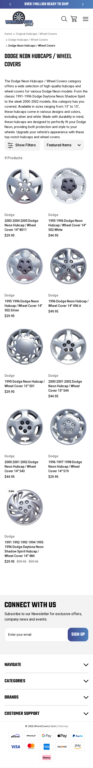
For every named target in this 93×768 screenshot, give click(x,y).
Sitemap (63, 726)
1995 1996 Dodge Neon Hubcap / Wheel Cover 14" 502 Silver (23, 305)
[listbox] (64, 145)
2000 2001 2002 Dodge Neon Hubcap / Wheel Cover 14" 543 (21, 466)
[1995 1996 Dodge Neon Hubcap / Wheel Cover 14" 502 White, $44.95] (68, 186)
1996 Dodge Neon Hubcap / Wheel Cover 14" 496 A (68, 303)
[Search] (64, 19)
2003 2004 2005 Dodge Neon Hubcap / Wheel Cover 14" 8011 (21, 225)
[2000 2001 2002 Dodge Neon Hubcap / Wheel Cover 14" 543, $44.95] (25, 427)
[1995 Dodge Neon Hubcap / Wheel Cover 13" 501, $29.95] (25, 346)
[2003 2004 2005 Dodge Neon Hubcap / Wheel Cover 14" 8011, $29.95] (25, 186)
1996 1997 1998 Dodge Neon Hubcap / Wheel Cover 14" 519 (65, 466)
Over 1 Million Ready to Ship (46, 4)
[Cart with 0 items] (73, 19)
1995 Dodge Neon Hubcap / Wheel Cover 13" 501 (25, 384)
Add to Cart (24, 200)
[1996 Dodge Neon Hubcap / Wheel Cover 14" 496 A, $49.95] (68, 266)
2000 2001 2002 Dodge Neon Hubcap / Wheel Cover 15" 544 (65, 386)
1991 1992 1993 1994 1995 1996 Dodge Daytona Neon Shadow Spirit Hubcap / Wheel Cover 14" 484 (24, 549)
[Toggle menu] (85, 19)
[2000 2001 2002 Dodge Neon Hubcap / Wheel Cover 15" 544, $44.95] (68, 346)
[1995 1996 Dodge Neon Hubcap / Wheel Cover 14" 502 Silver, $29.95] (25, 266)
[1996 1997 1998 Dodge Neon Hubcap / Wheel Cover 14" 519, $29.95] (68, 427)
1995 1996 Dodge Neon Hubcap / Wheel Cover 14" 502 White (67, 225)
